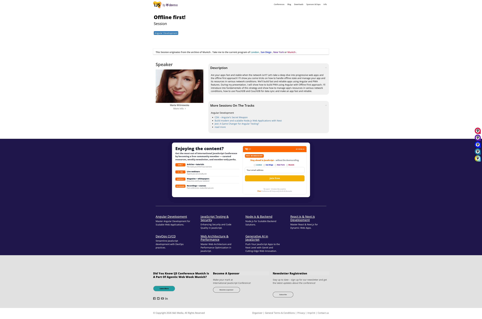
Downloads (298, 4)
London (255, 52)
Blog (289, 4)
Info (325, 4)
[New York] (478, 138)
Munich (291, 52)
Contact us (323, 312)
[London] (478, 152)
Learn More (164, 288)
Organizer (257, 312)
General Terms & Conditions (280, 312)
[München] (478, 131)
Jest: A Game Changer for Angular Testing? (237, 123)
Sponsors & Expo (313, 4)
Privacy (301, 312)
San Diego (266, 52)
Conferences (279, 4)
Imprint (311, 312)
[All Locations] (478, 158)
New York (278, 52)
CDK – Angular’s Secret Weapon (231, 117)
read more (220, 126)
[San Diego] (478, 145)
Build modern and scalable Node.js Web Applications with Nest (248, 120)
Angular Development (166, 33)
